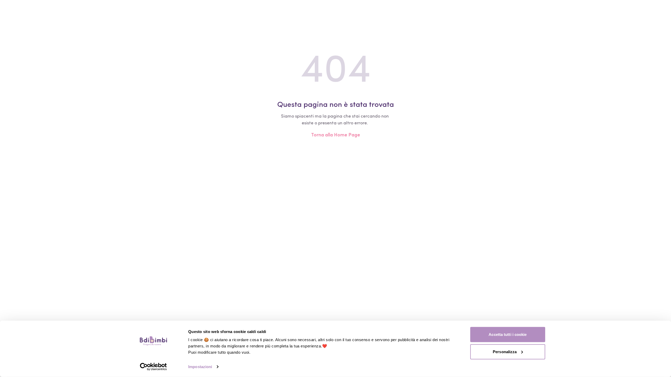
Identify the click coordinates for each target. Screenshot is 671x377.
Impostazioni (200, 366)
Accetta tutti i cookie (508, 334)
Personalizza (505, 351)
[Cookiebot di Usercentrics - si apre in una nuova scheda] (153, 367)
